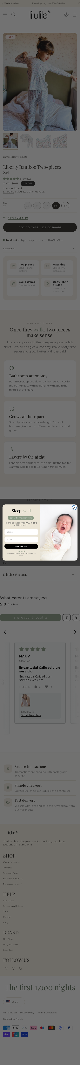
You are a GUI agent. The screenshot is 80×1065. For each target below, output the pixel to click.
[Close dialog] (74, 507)
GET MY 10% (21, 546)
